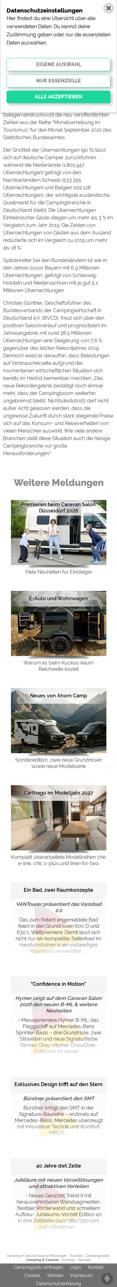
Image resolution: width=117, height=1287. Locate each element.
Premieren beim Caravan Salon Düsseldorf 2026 (58, 508)
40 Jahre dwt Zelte (58, 1166)
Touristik (76, 1256)
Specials (84, 1260)
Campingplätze (97, 1256)
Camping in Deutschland (25, 1256)
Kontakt (96, 1267)
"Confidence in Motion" (58, 984)
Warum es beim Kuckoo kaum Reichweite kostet (58, 666)
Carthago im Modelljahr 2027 (58, 793)
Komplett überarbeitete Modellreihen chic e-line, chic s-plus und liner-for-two (58, 860)
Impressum (81, 1275)
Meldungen (58, 1256)
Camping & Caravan (42, 1260)
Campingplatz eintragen (38, 1267)
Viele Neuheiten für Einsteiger (58, 572)
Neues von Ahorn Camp (58, 696)
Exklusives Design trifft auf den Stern (58, 1084)
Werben (55, 1275)
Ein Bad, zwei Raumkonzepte (58, 890)
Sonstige (68, 1260)
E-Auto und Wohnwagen (58, 598)
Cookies (32, 1275)
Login (75, 1267)
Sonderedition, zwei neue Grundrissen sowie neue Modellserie (58, 763)
